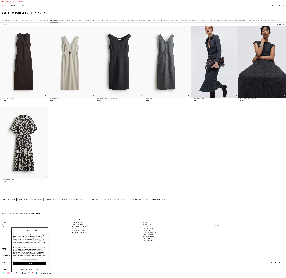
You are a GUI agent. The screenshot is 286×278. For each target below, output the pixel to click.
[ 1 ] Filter (279, 24)
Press (74, 228)
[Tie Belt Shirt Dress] (24, 143)
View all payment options (45, 273)
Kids (23, 5)
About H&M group (77, 224)
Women (12, 5)
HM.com (4, 213)
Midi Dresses (24, 213)
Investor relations (78, 230)
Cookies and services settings (29, 269)
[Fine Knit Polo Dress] (214, 62)
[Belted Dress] (71, 62)
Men (18, 5)
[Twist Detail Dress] (24, 62)
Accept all (30, 263)
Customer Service (149, 228)
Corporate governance (80, 232)
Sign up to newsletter (150, 232)
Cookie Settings (148, 240)
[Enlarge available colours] (3, 102)
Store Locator (147, 224)
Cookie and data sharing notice (30, 259)
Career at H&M (77, 223)
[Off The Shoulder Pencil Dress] (119, 62)
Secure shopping (148, 236)
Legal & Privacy (148, 234)
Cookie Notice (147, 238)
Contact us (146, 223)
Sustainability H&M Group (80, 226)
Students (5, 228)
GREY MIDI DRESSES (34, 213)
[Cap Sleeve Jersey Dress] (262, 62)
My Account (146, 230)
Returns (145, 226)
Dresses (15, 213)
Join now (216, 225)
